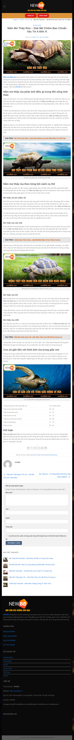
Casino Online (8, 657)
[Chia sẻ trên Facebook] (31, 448)
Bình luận (9, 492)
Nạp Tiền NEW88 (9, 640)
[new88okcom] (37, 6)
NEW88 (18, 87)
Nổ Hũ (5, 665)
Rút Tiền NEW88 (9, 645)
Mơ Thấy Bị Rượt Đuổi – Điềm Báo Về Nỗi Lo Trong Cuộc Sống (31, 558)
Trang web (9, 527)
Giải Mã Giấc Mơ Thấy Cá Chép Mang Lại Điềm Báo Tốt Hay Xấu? (32, 564)
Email (8, 518)
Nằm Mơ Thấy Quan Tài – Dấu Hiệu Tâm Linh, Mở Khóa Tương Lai (32, 577)
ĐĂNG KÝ (31, 15)
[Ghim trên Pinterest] (42, 448)
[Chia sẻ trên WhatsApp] (28, 448)
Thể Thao (6, 672)
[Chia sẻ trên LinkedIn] (45, 448)
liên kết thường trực (52, 455)
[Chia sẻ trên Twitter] (35, 448)
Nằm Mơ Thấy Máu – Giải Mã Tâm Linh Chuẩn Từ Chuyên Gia (30, 571)
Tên (7, 509)
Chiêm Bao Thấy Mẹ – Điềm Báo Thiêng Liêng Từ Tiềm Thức (30, 583)
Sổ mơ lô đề (37, 25)
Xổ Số (5, 676)
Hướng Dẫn (7, 661)
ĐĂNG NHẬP (43, 15)
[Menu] (4, 6)
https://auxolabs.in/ (16, 691)
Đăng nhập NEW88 (10, 636)
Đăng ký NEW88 (9, 631)
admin (47, 37)
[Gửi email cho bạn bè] (38, 448)
